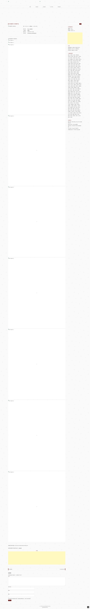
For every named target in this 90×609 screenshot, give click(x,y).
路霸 (77, 66)
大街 (72, 100)
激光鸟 (78, 70)
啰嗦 (79, 111)
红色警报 (78, 94)
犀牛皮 (80, 59)
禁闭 (71, 57)
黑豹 (69, 98)
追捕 (74, 108)
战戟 (69, 108)
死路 (69, 115)
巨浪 (74, 74)
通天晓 (75, 67)
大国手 (69, 104)
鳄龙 (79, 107)
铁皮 (77, 63)
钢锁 (72, 81)
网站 (8, 594)
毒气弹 (69, 83)
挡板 (78, 90)
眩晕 (72, 73)
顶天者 (79, 66)
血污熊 (69, 66)
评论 (9, 576)
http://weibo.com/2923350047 (32, 33)
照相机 (75, 77)
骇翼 (80, 98)
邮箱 (9, 590)
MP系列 (69, 50)
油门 (77, 101)
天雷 (77, 115)
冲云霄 (69, 81)
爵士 (77, 57)
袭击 (77, 60)
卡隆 (74, 90)
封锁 (75, 56)
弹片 (77, 69)
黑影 (80, 63)
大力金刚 (72, 77)
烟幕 (69, 91)
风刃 (79, 57)
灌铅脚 (78, 97)
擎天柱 (69, 56)
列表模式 (44, 6)
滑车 (74, 59)
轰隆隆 (79, 74)
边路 (78, 114)
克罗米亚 (75, 94)
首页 (30, 6)
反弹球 (79, 101)
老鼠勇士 (75, 105)
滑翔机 (74, 101)
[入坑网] (13, 2)
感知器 (69, 100)
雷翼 (69, 60)
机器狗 (77, 59)
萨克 (74, 107)
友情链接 (59, 6)
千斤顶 (71, 84)
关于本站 (51, 6)
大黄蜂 (71, 80)
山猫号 (79, 105)
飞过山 (73, 76)
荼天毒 (72, 87)
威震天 (28, 30)
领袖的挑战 (70, 47)
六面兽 (75, 80)
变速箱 (77, 83)
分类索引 (36, 6)
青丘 (69, 101)
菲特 (76, 90)
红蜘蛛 (69, 111)
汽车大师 (74, 60)
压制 (69, 114)
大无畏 (74, 57)
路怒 (76, 97)
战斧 (77, 56)
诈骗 (71, 108)
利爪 (69, 59)
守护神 (77, 84)
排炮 (71, 115)
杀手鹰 (77, 73)
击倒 (77, 107)
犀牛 (74, 66)
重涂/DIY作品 (77, 47)
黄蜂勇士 (72, 104)
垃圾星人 (78, 67)
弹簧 (69, 97)
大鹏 (71, 70)
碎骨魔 (71, 91)
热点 (80, 91)
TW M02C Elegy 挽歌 (77, 129)
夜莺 (72, 66)
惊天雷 (74, 63)
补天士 (74, 98)
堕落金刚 (69, 76)
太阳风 (69, 63)
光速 (76, 108)
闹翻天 (80, 83)
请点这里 (20, 548)
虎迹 (71, 69)
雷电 (77, 74)
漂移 (78, 81)
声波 (69, 67)
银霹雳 (71, 107)
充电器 (69, 87)
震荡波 (75, 87)
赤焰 (72, 94)
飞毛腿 (72, 105)
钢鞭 (79, 100)
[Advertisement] (45, 15)
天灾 (71, 101)
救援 (69, 80)
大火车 (79, 115)
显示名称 (9, 586)
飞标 (69, 77)
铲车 (74, 83)
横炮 (74, 114)
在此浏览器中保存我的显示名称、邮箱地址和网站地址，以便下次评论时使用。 (19, 598)
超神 (71, 114)
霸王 (71, 90)
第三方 (73, 48)
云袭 (76, 70)
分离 (69, 84)
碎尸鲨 (79, 69)
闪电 (77, 100)
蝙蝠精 (71, 59)
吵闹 (80, 60)
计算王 (77, 91)
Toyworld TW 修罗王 (75, 128)
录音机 (74, 115)
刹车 (69, 107)
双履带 (69, 105)
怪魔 (72, 63)
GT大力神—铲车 (62, 569)
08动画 (73, 47)
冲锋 (71, 98)
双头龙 (78, 77)
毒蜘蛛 (69, 74)
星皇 (74, 70)
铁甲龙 (74, 73)
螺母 (76, 114)
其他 (76, 50)
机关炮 (78, 104)
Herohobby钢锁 (75, 124)
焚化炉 (72, 67)
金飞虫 (75, 81)
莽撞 (69, 69)
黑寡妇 (74, 69)
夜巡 (74, 91)
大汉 (69, 57)
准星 (69, 90)
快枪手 (69, 73)
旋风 (71, 60)
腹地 (71, 97)
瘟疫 (74, 97)
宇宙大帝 (73, 111)
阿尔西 (77, 98)
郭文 (80, 84)
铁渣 (76, 76)
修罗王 (78, 80)
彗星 (72, 56)
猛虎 (72, 74)
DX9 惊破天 (10, 569)
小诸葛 (74, 84)
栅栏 (76, 104)
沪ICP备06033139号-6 (45, 607)
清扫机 (69, 94)
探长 (69, 70)
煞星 (72, 83)
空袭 (78, 87)
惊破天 (78, 76)
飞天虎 (79, 56)
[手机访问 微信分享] (88, 607)
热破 (74, 100)
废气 (78, 108)
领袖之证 (73, 50)
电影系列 (70, 48)
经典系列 (77, 48)
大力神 (76, 111)
